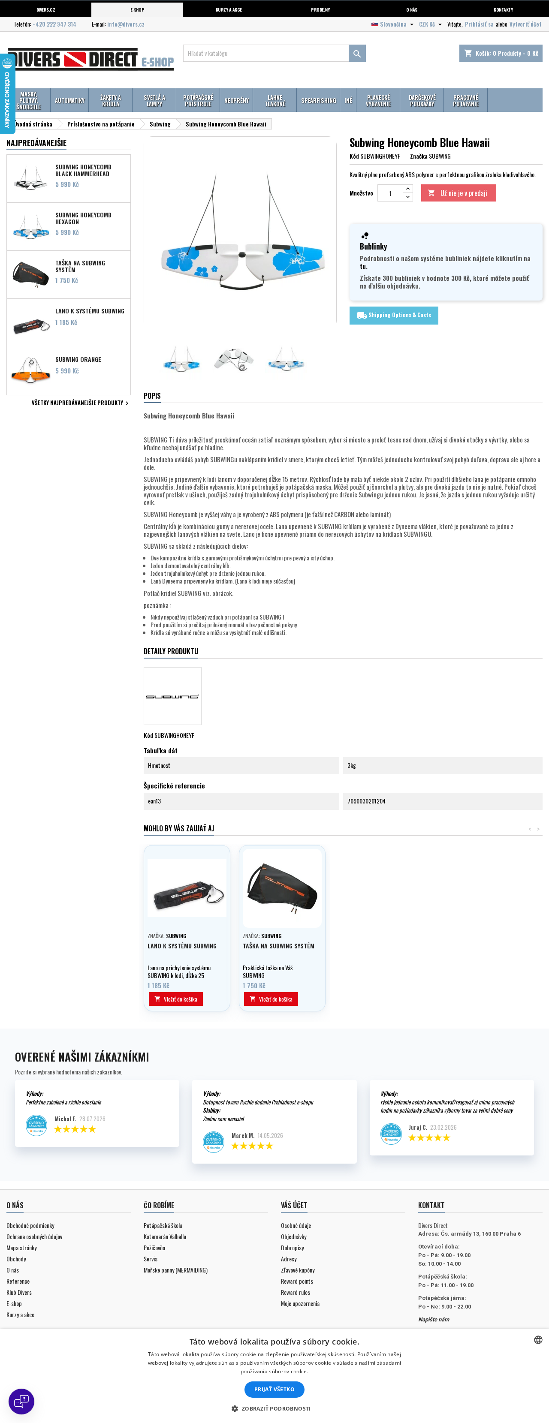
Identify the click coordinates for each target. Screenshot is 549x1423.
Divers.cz (45, 9)
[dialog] (274, 1376)
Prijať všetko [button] (274, 1389)
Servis (150, 1258)
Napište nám (433, 1319)
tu (363, 266)
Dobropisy (292, 1247)
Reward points (297, 1280)
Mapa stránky (21, 1247)
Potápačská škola (163, 1225)
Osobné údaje (296, 1225)
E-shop (137, 9)
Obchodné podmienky (30, 1225)
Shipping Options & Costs (394, 315)
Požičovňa (154, 1247)
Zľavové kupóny (297, 1269)
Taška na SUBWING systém (80, 265)
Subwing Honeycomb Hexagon (83, 217)
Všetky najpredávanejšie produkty (81, 403)
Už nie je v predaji (457, 193)
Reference (18, 1280)
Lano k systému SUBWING (89, 310)
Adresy (288, 1258)
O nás (411, 9)
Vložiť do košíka (175, 999)
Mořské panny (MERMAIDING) (176, 1269)
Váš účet (294, 1205)
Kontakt (431, 1205)
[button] (274, 1408)
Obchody (16, 1258)
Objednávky (293, 1236)
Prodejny (320, 9)
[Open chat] (21, 1401)
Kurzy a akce (20, 1314)
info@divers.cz (126, 24)
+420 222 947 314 (54, 24)
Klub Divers (19, 1292)
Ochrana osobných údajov (34, 1236)
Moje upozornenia (300, 1303)
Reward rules (295, 1292)
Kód (354, 156)
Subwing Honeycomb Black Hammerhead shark (83, 169)
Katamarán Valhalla (165, 1236)
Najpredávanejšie (36, 142)
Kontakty (503, 9)
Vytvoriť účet (526, 24)
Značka (419, 156)
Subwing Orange (78, 359)
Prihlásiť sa (479, 24)
